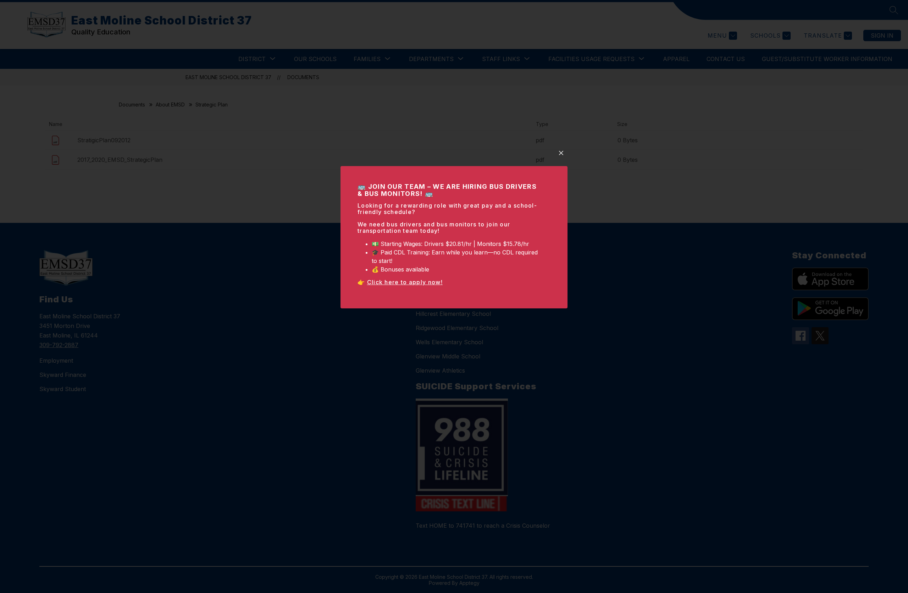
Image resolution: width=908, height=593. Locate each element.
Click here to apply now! (405, 282)
